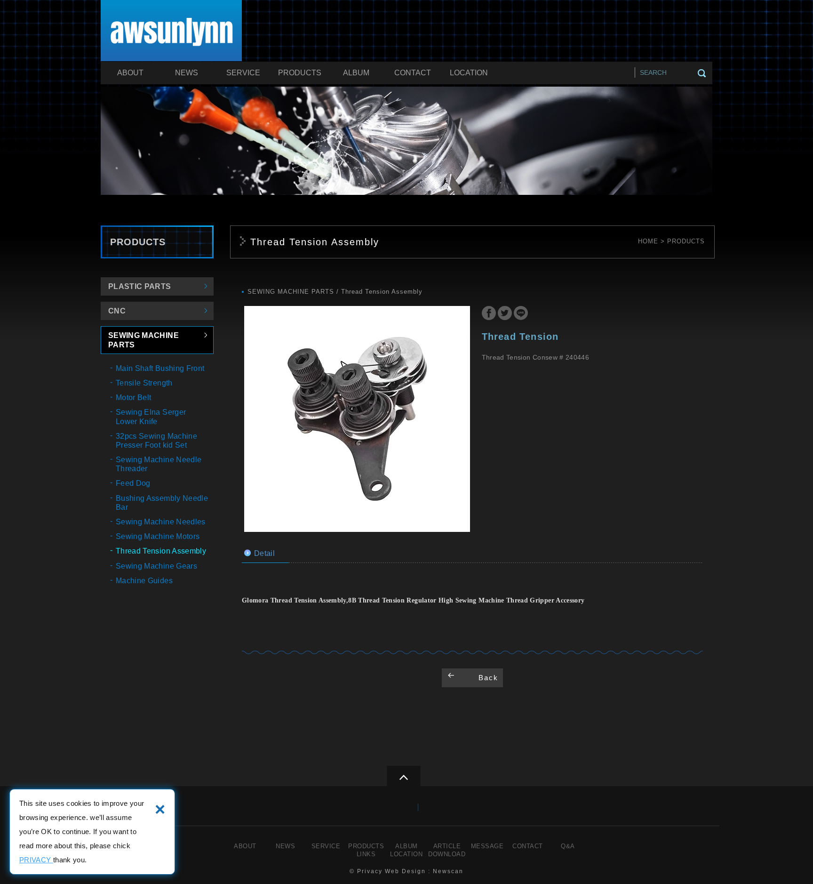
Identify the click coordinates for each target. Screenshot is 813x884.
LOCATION (469, 73)
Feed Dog (133, 483)
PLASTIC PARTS (139, 286)
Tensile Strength (144, 383)
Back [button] (488, 678)
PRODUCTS (299, 73)
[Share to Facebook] (489, 314)
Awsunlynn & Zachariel (171, 32)
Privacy (370, 871)
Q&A (568, 846)
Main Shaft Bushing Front (160, 368)
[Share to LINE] (521, 314)
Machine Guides (144, 581)
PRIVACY (36, 860)
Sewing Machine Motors (157, 536)
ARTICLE (447, 846)
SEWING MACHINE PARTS (143, 339)
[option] (357, 419)
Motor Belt (133, 398)
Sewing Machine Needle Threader (158, 464)
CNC (117, 311)
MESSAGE (487, 846)
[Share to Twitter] (505, 314)
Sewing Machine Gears (156, 566)
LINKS (366, 854)
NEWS (186, 73)
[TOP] (403, 776)
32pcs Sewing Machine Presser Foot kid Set (156, 440)
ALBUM (356, 73)
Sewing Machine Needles (161, 522)
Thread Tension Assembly (161, 551)
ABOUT (130, 73)
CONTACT (412, 73)
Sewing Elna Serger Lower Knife (151, 416)
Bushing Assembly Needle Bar (162, 502)
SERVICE (243, 73)
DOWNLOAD (446, 854)
